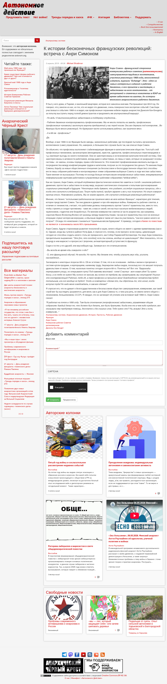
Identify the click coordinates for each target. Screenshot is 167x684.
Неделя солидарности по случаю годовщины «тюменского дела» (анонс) (18, 406)
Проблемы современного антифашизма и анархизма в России (64, 623)
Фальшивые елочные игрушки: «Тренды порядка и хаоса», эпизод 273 (19, 381)
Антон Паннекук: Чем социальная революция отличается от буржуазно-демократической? (18, 108)
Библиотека (122, 17)
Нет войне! (40, 17)
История (92, 314)
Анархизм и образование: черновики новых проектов (15, 303)
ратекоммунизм (52, 325)
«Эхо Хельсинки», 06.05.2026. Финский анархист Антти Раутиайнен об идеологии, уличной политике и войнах (134, 538)
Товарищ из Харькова (138, 632)
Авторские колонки (63, 412)
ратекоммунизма (152, 71)
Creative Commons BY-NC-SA (114, 675)
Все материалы (18, 270)
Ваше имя (50, 338)
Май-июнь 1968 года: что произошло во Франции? (15, 69)
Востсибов (52, 469)
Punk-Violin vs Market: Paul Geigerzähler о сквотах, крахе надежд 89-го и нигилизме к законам (19, 277)
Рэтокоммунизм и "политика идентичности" (16, 89)
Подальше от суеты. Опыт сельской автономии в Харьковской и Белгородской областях (144, 624)
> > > (21, 413)
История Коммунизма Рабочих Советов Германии (17, 95)
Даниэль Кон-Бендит (55, 327)
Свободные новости (64, 592)
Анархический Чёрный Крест (15, 123)
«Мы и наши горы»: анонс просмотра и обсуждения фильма (18, 340)
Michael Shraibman (75, 63)
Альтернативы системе (55, 40)
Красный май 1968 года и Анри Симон (17, 83)
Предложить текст (18, 17)
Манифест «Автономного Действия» (86, 678)
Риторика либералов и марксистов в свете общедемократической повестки (70, 547)
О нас (67, 678)
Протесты (101, 314)
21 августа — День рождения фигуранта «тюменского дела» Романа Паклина (20, 209)
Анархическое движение (77, 314)
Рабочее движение (114, 314)
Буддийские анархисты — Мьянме (19, 373)
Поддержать (143, 17)
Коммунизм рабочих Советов (58, 322)
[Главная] (24, 9)
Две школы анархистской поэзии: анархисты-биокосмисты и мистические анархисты (18, 287)
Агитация (104, 17)
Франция (50, 317)
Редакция (8, 164)
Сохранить (54, 399)
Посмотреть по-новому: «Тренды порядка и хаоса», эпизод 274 (18, 333)
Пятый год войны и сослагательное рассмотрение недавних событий (67, 464)
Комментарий (53, 348)
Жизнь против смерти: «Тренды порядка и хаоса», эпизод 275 (17, 296)
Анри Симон (51, 320)
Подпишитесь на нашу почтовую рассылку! (17, 247)
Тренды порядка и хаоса (67, 17)
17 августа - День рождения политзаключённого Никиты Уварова (19, 157)
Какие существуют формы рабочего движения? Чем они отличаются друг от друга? (19, 76)
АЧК (90, 17)
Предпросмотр (69, 399)
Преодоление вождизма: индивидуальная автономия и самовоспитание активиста (131, 464)
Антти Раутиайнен (116, 545)
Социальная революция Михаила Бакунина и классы (18, 101)
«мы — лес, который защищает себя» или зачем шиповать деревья (103, 623)
